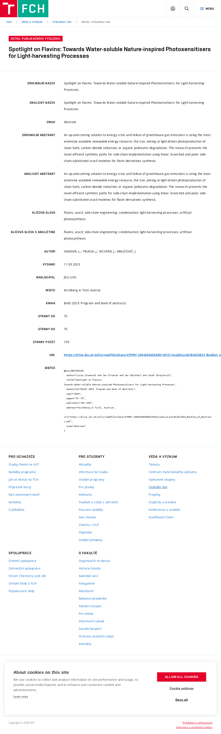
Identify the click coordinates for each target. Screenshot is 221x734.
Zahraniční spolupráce (25, 568)
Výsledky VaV (62, 22)
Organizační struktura (94, 561)
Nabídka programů (22, 472)
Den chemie (87, 517)
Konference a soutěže (164, 510)
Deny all (181, 699)
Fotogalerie (87, 583)
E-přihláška (16, 510)
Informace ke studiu (93, 472)
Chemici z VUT (89, 525)
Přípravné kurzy (20, 487)
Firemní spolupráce (22, 561)
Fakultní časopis (90, 606)
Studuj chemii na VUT (24, 464)
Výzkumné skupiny (162, 479)
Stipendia (85, 532)
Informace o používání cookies (194, 727)
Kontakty (15, 502)
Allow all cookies (181, 677)
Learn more (20, 696)
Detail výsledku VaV (96, 22)
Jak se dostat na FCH (24, 479)
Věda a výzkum (32, 22)
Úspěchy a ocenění (162, 502)
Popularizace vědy (22, 591)
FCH (9, 22)
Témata (154, 464)
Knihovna (85, 494)
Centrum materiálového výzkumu (173, 472)
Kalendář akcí (88, 576)
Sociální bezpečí (90, 629)
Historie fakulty (90, 568)
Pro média (86, 614)
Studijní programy (91, 479)
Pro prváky (86, 487)
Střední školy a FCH (22, 583)
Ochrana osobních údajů (96, 636)
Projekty (154, 494)
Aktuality (85, 464)
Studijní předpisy (91, 540)
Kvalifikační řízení (161, 517)
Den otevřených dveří (24, 494)
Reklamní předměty (93, 598)
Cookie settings (182, 688)
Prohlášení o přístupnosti (197, 722)
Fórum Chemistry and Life (27, 576)
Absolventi (86, 591)
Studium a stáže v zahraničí (98, 502)
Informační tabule (91, 621)
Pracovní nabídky (91, 510)
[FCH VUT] (24, 8)
